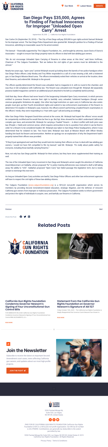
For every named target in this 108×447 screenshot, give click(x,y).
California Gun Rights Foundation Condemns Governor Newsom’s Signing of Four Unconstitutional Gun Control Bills (27, 305)
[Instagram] (54, 419)
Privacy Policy (46, 441)
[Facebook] (57, 419)
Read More (9, 322)
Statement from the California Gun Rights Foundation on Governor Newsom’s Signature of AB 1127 (78, 304)
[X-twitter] (50, 419)
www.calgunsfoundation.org (41, 185)
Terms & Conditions (60, 441)
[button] (21, 217)
